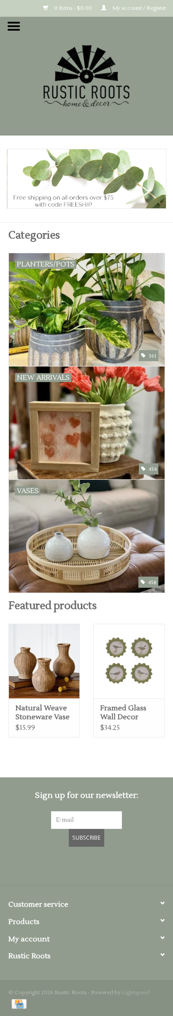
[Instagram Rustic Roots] (102, 864)
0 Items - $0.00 (72, 8)
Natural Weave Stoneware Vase (43, 712)
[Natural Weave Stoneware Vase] (44, 661)
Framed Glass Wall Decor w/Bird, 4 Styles (126, 712)
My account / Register (138, 8)
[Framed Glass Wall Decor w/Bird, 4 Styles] (129, 661)
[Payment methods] (17, 1003)
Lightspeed (135, 992)
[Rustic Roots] (86, 75)
